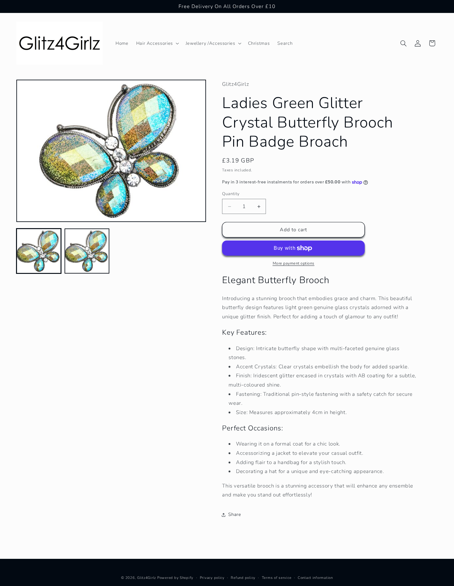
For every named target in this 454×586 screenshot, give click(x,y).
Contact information (315, 577)
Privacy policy (212, 577)
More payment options (294, 263)
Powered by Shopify (175, 577)
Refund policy (243, 577)
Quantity (230, 194)
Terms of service (277, 577)
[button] (157, 43)
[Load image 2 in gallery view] (87, 251)
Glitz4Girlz (146, 577)
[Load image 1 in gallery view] (38, 251)
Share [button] (234, 514)
